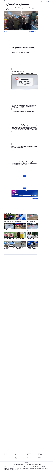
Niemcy (16, 458)
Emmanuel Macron (40, 454)
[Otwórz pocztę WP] (41, 1)
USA (15, 457)
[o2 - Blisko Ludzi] (7, 1)
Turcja (15, 453)
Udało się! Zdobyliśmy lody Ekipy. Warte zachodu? (22, 52)
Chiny (27, 454)
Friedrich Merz (39, 457)
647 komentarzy (32, 31)
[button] (43, 1)
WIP (6, 31)
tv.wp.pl (4, 453)
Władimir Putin (39, 453)
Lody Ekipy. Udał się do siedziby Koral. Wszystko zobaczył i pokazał (25, 111)
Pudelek (4, 454)
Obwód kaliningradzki (29, 453)
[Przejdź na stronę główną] (4, 1)
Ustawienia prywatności (38, 464)
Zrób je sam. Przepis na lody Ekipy (20, 148)
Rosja (15, 454)
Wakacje (27, 457)
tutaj (17, 469)
